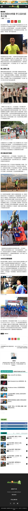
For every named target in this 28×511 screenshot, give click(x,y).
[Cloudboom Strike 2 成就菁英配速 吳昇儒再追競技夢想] (4, 389)
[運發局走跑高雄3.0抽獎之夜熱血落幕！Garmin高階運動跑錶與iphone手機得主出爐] (4, 401)
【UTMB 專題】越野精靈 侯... (14, 462)
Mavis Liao (11, 444)
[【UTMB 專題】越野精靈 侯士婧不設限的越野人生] (3, 464)
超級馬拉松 (6, 333)
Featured (17, 433)
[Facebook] (10, 503)
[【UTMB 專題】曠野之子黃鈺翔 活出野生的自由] (3, 438)
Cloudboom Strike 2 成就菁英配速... (16, 387)
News (2, 403)
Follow (24, 425)
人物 (1, 11)
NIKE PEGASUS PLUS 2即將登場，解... (17, 381)
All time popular (24, 433)
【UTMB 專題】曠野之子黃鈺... (14, 436)
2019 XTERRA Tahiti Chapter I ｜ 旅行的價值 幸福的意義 (21, 347)
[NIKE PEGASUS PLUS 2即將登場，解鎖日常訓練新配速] (4, 383)
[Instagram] (14, 503)
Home (2, 9)
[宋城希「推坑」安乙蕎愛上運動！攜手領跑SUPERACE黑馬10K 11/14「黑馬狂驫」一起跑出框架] (4, 408)
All (13, 433)
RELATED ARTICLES (6, 371)
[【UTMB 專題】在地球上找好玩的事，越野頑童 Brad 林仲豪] (4, 395)
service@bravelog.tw (16, 491)
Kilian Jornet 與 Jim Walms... (15, 375)
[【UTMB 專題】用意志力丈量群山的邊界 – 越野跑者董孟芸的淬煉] (3, 444)
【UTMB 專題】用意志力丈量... (14, 443)
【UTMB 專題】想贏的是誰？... (14, 449)
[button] (26, 6)
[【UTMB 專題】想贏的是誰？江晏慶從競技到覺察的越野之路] (3, 451)
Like (25, 423)
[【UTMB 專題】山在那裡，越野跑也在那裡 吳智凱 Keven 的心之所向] (3, 457)
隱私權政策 (14, 494)
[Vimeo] (17, 503)
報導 (4, 11)
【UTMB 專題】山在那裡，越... (14, 456)
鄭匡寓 (3, 18)
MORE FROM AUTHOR (19, 371)
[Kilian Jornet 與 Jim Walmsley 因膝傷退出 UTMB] (4, 376)
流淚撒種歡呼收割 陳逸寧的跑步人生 (7, 347)
